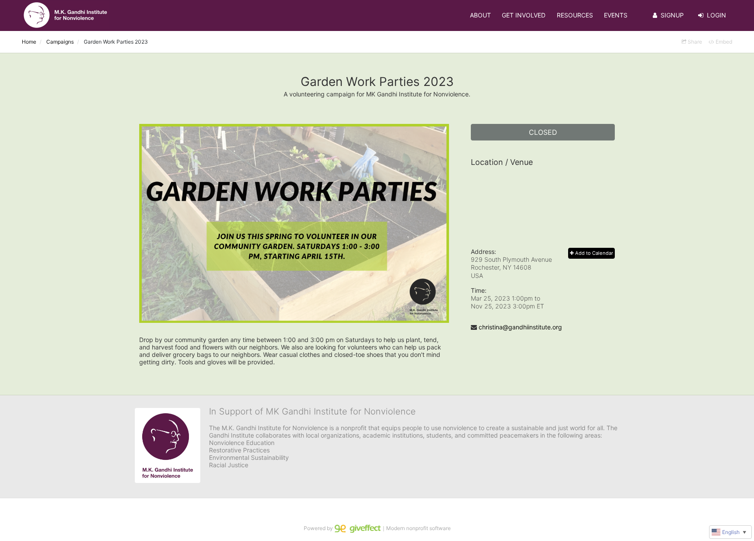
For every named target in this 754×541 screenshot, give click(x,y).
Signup (672, 15)
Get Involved (523, 15)
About (480, 15)
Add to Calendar (593, 253)
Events (615, 15)
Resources (575, 15)
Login (716, 15)
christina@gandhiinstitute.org (520, 327)
